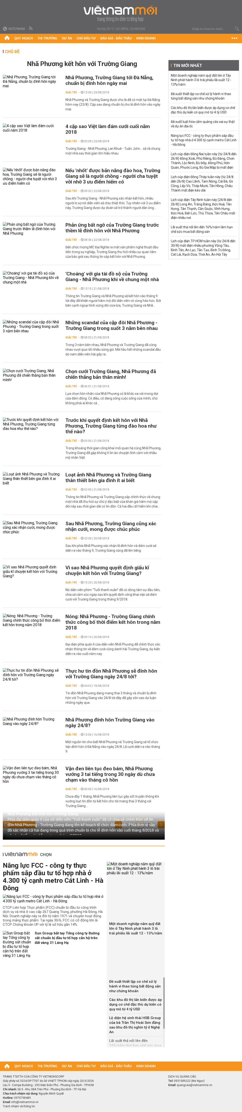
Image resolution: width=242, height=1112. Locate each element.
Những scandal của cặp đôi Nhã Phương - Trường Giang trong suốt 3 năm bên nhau (111, 325)
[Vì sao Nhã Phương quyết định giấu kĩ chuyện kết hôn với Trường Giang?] (32, 571)
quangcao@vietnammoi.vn (194, 1085)
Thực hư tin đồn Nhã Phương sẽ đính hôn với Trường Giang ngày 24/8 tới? (111, 673)
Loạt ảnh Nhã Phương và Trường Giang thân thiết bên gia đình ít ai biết (108, 477)
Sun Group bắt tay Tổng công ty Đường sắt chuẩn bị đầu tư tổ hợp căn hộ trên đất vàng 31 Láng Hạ (67, 938)
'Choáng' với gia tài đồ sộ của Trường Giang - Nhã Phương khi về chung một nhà (112, 276)
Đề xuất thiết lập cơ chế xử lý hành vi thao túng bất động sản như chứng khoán (135, 986)
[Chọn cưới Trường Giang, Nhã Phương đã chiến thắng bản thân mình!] (32, 375)
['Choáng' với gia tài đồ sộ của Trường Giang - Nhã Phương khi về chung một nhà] (32, 277)
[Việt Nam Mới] (121, 14)
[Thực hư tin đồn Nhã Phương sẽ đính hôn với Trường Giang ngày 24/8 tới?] (32, 675)
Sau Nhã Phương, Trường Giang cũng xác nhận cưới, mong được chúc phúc (110, 526)
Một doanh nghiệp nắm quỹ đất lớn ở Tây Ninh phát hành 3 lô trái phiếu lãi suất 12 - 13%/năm (135, 928)
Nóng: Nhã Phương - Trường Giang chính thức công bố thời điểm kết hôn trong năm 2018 (112, 622)
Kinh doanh (146, 38)
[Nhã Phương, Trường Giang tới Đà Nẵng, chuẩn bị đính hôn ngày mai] (32, 81)
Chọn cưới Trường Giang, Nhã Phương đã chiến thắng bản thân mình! (110, 374)
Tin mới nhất (187, 65)
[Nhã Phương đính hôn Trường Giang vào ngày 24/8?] (32, 721)
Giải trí (71, 92)
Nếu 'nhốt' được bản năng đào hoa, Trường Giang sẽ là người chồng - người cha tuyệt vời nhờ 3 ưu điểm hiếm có (112, 176)
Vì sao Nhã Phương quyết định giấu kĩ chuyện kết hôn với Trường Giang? (107, 570)
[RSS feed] (31, 28)
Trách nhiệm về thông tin (19, 1106)
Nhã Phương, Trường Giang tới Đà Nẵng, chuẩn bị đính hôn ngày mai (109, 80)
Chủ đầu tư (86, 38)
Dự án (67, 38)
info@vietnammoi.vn (25, 1102)
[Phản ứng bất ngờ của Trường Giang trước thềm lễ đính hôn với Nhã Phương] (32, 229)
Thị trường (47, 38)
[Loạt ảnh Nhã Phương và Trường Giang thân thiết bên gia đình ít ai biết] (32, 478)
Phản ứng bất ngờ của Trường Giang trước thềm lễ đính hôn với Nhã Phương (112, 227)
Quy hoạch (23, 38)
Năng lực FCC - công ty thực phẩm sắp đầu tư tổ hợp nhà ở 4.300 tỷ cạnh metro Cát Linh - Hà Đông (53, 877)
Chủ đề (12, 51)
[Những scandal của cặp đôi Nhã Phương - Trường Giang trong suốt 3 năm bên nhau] (32, 326)
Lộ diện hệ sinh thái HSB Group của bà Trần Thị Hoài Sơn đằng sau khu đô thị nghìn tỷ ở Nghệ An (135, 1025)
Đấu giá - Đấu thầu (116, 38)
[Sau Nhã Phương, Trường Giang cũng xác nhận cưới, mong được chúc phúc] (32, 527)
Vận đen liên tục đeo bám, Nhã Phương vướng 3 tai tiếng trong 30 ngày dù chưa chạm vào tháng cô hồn (110, 774)
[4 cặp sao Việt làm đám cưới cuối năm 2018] (32, 128)
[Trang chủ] (7, 38)
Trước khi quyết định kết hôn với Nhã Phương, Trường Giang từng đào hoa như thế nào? (111, 425)
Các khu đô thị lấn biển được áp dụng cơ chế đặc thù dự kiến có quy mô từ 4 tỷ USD (135, 1004)
